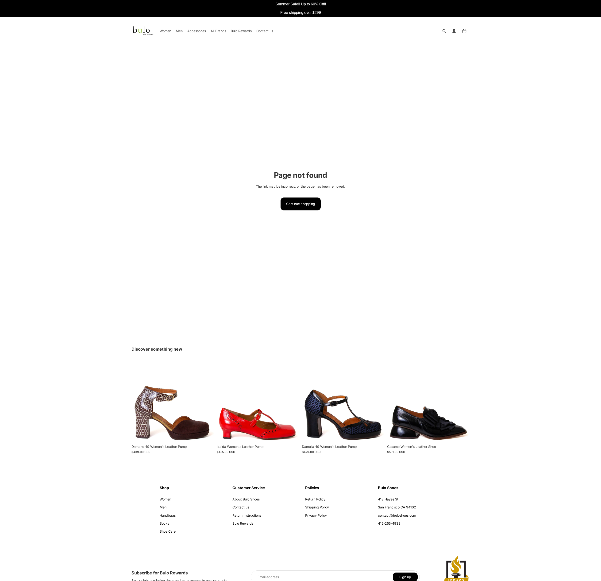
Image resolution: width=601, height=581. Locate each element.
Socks (164, 523)
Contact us (240, 507)
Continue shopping (300, 204)
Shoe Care (168, 531)
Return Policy (315, 499)
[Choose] (206, 435)
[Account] (454, 31)
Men (163, 507)
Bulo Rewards (242, 523)
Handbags (168, 515)
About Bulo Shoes (246, 499)
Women (165, 499)
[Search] (444, 31)
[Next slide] (207, 401)
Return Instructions (246, 515)
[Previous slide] (138, 401)
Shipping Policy (317, 507)
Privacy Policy (316, 515)
